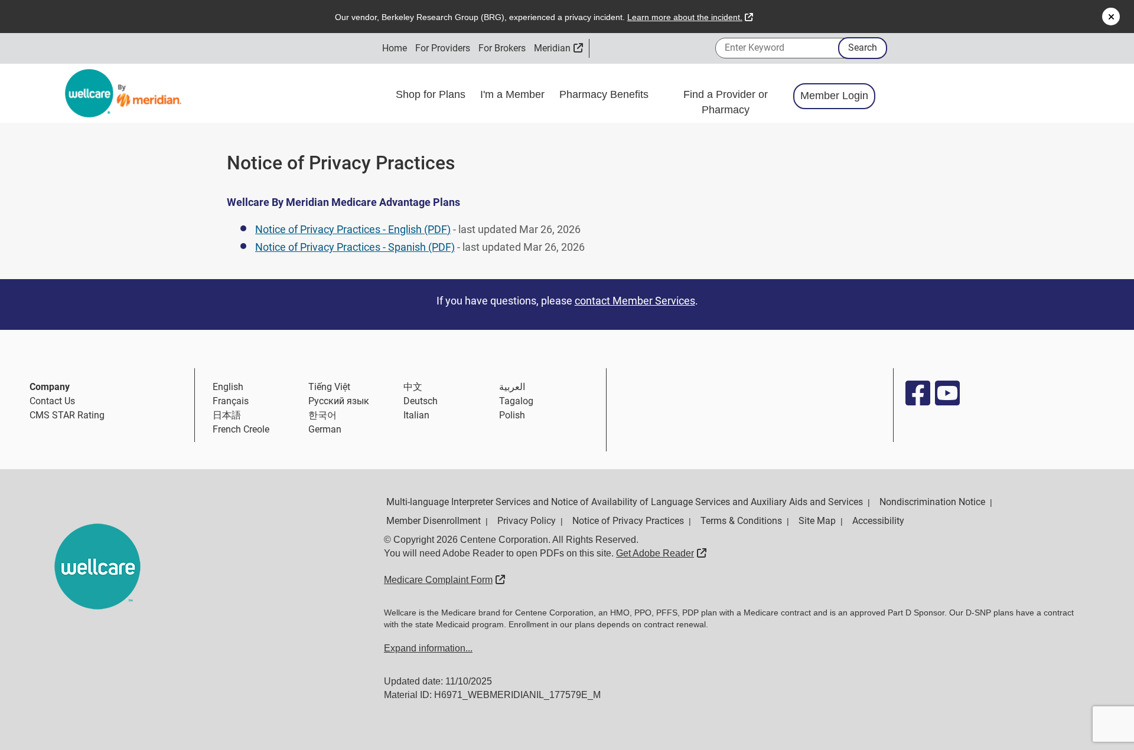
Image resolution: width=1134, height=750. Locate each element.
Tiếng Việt (329, 386)
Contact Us (52, 401)
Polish (512, 415)
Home (394, 48)
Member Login (834, 95)
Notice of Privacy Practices (628, 520)
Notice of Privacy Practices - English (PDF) (353, 229)
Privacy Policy (526, 520)
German (324, 429)
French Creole (241, 429)
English (228, 386)
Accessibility (878, 520)
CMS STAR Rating (67, 415)
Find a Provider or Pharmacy (725, 102)
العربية (512, 386)
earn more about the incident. (690, 17)
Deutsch (420, 401)
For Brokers (502, 48)
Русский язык (338, 401)
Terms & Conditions (741, 520)
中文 (412, 386)
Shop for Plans (432, 94)
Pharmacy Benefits (605, 94)
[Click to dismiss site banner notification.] (1111, 16)
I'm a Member (514, 94)
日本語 (227, 415)
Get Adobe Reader (661, 553)
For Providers (442, 48)
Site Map (817, 520)
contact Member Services (635, 300)
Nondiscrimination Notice (932, 501)
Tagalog (516, 401)
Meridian (558, 48)
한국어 (322, 415)
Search (862, 47)
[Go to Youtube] (947, 393)
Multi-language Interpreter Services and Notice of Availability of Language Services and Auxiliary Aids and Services (624, 501)
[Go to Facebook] (917, 393)
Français (231, 401)
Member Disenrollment (433, 520)
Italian (416, 415)
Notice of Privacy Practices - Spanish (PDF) (355, 247)
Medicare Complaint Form (444, 580)
